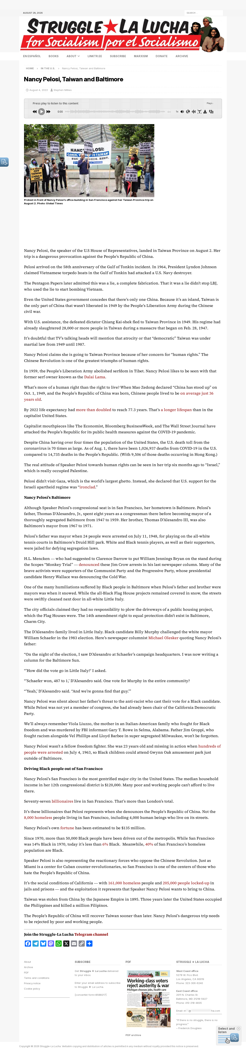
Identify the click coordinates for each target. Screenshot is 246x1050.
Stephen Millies (63, 89)
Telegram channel (91, 934)
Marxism (141, 56)
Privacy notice (32, 983)
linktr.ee (95, 56)
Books (54, 56)
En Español (32, 56)
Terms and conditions (36, 977)
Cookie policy (32, 988)
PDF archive (133, 1035)
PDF (26, 972)
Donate (162, 56)
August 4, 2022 (38, 89)
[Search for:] (203, 12)
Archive (181, 56)
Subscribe (118, 56)
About (71, 56)
